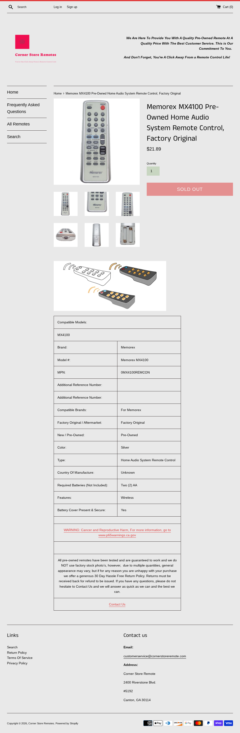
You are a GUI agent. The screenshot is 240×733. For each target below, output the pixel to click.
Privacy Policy (17, 663)
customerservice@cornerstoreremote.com (155, 656)
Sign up (72, 7)
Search (13, 136)
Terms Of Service (20, 658)
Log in (58, 7)
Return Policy (17, 652)
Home (12, 92)
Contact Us (117, 604)
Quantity (151, 163)
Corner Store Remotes (41, 723)
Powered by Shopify (67, 723)
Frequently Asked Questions (23, 108)
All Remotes (18, 124)
